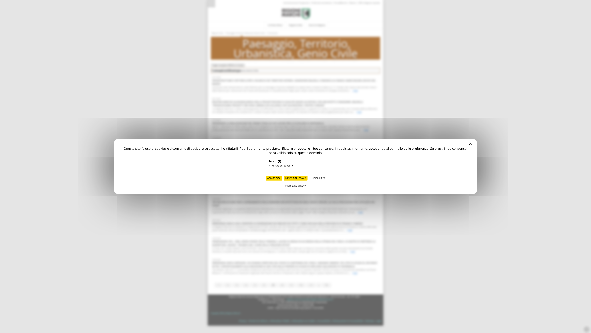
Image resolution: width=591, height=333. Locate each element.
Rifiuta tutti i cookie (295, 178)
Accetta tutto (274, 178)
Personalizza (318, 178)
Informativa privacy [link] (295, 185)
